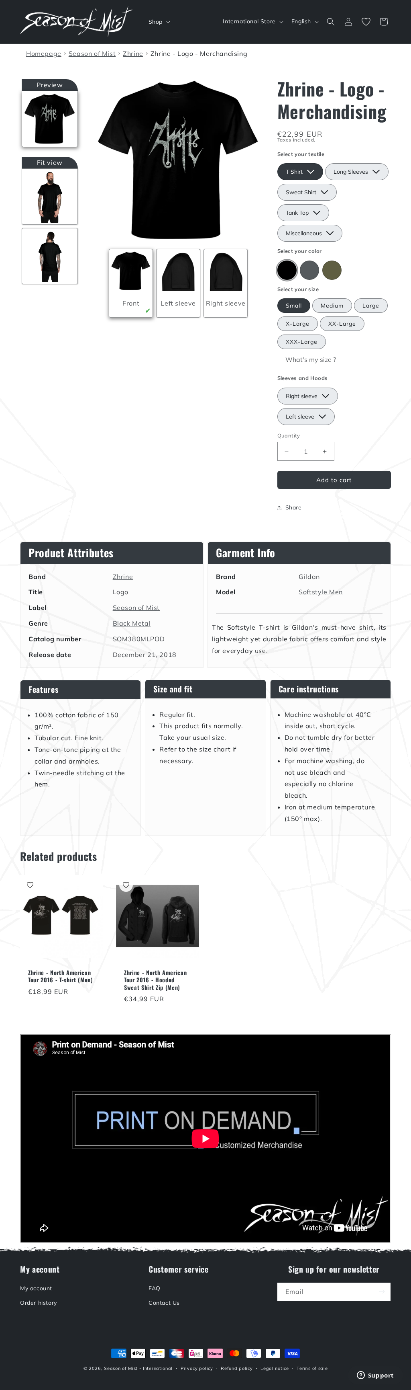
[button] (158, 21)
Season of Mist (136, 608)
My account (36, 1288)
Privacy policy (197, 1368)
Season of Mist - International (138, 1368)
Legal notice (274, 1368)
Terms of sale (312, 1368)
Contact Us (164, 1302)
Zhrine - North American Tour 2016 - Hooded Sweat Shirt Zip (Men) (155, 980)
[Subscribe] (382, 1291)
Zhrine (123, 577)
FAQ (155, 1288)
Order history (38, 1302)
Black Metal (132, 623)
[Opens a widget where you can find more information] (375, 1376)
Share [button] (293, 507)
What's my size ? (310, 359)
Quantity (288, 435)
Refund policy (236, 1368)
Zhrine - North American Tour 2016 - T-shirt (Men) (60, 976)
